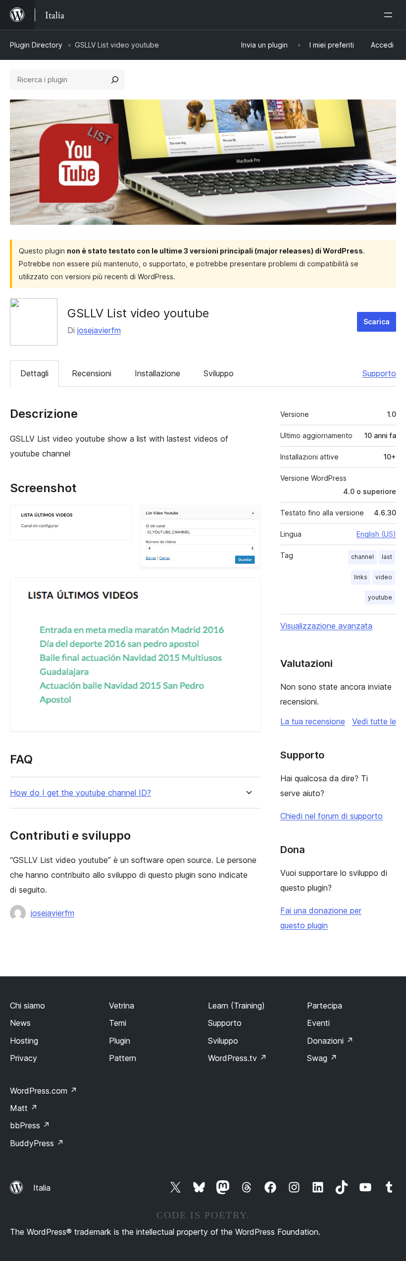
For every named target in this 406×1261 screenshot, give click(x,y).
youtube (380, 597)
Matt (24, 1108)
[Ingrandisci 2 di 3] (248, 518)
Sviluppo (218, 373)
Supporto (379, 373)
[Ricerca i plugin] (115, 80)
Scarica (376, 321)
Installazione (157, 373)
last (387, 556)
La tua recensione (312, 721)
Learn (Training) (236, 1005)
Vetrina (121, 1005)
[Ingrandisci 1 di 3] (118, 518)
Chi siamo (27, 1005)
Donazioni (330, 1041)
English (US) (376, 534)
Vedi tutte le (374, 721)
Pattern (122, 1058)
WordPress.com (43, 1091)
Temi (117, 1023)
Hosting (24, 1041)
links (360, 577)
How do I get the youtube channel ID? (80, 793)
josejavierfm (99, 330)
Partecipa (324, 1005)
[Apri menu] (390, 15)
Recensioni (91, 373)
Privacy (23, 1058)
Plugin (119, 1041)
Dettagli (34, 373)
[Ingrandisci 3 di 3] (248, 591)
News (20, 1023)
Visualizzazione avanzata (326, 626)
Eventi (318, 1023)
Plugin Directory (36, 45)
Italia (42, 1188)
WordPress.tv (237, 1058)
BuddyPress (37, 1143)
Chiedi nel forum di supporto (331, 816)
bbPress (30, 1125)
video (383, 577)
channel (362, 556)
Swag (322, 1058)
